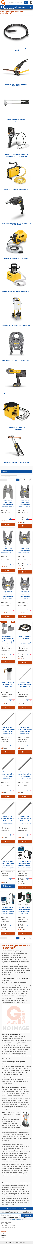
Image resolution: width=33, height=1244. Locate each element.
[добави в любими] (13, 518)
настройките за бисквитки (16, 1219)
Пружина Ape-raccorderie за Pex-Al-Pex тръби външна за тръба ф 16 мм (25, 687)
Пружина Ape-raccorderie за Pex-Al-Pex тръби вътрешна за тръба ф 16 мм (7, 731)
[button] (30, 7)
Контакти (3, 1240)
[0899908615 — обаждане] (31, 2)
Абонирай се (27, 1215)
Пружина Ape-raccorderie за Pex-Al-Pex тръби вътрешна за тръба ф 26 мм (7, 821)
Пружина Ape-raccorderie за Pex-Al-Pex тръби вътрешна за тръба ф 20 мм (7, 776)
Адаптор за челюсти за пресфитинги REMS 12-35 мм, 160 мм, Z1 (25, 504)
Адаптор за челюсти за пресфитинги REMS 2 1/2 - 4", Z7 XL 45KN (7, 550)
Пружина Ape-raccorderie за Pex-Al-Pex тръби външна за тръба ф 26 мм (25, 821)
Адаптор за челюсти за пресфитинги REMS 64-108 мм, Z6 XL (8, 504)
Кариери (3, 1235)
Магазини (3, 1237)
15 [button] (31, 479)
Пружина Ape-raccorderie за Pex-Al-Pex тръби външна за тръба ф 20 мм (25, 776)
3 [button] (24, 479)
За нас (2, 1233)
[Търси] (26, 2)
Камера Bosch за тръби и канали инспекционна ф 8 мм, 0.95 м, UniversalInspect (25, 911)
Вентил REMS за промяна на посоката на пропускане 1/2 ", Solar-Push (25, 641)
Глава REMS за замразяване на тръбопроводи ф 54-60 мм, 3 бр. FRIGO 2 (7, 641)
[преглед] (10, 518)
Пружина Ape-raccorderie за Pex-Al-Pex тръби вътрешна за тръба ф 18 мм (25, 731)
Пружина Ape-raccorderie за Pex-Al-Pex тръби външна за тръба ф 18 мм (7, 866)
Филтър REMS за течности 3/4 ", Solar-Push (8, 685)
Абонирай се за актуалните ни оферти (16, 1212)
